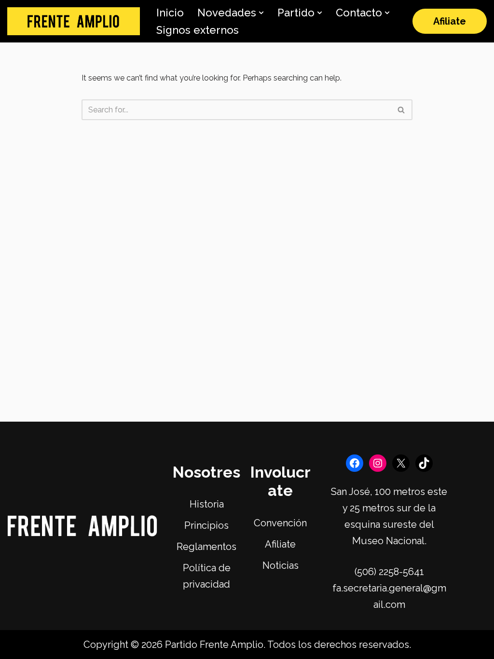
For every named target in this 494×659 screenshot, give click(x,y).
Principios (206, 525)
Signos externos (197, 30)
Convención (280, 523)
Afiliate (449, 21)
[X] (401, 463)
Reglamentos (206, 546)
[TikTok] (424, 463)
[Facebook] (354, 463)
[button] (261, 12)
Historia (207, 504)
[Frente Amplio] (73, 21)
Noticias (280, 565)
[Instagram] (377, 463)
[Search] (401, 109)
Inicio (170, 12)
